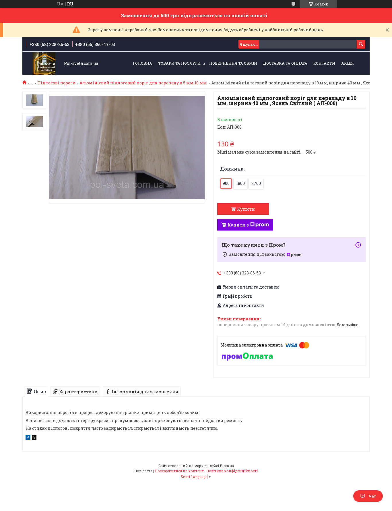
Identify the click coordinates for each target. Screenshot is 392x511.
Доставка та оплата (285, 63)
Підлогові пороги (56, 83)
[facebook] (28, 438)
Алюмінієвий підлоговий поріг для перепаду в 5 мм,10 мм (143, 83)
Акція (347, 63)
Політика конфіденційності (232, 471)
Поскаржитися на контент (179, 471)
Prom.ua (227, 465)
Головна (142, 63)
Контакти (324, 63)
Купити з (238, 225)
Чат (372, 496)
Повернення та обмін (233, 63)
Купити (246, 209)
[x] (34, 438)
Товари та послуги (179, 63)
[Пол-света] (43, 63)
